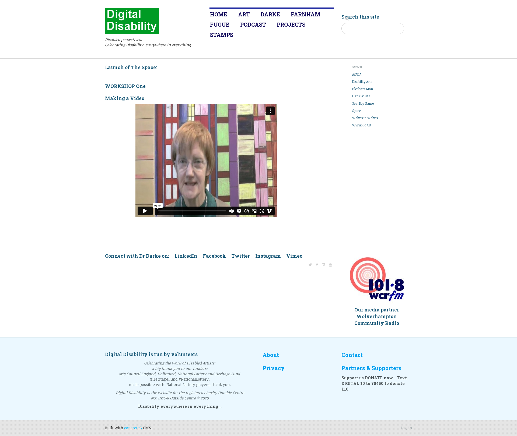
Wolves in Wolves (365, 118)
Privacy (274, 368)
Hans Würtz (361, 96)
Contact (352, 355)
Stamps (221, 34)
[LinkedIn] (323, 264)
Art (244, 14)
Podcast (253, 24)
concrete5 (133, 427)
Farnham (305, 14)
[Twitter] (310, 264)
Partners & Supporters (371, 368)
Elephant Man (362, 89)
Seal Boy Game (363, 103)
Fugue (219, 24)
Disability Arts (362, 81)
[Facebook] (317, 264)
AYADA (356, 74)
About (271, 355)
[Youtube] (330, 264)
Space (356, 110)
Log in (406, 427)
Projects (291, 24)
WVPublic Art (361, 125)
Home (218, 14)
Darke (270, 14)
